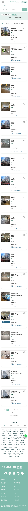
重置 (10, 17)
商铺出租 (16, 490)
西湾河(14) (22, 433)
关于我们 (3, 479)
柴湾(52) (10, 435)
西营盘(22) (10, 429)
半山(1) (15, 455)
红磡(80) (23, 440)
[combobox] (15, 10)
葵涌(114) (10, 446)
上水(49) (21, 447)
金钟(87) (3, 431)
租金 (6, 14)
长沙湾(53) (11, 440)
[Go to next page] (16, 412)
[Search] (24, 9)
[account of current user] (3, 2)
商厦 (15, 486)
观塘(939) (23, 444)
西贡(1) (23, 449)
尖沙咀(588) (13, 437)
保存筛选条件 (18, 17)
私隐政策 (3, 490)
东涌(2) (9, 453)
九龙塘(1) (22, 442)
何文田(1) (21, 453)
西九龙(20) (10, 451)
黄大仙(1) (17, 456)
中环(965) (22, 429)
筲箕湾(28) (4, 435)
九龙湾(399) (16, 444)
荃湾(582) (21, 446)
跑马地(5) (5, 455)
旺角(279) (10, 438)
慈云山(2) (10, 444)
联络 (25, 2)
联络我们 (3, 486)
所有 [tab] (5, 425)
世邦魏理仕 (4, 500)
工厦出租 (16, 497)
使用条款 (3, 497)
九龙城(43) (16, 442)
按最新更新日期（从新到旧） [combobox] (20, 23)
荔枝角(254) (4, 440)
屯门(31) (5, 447)
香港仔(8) (22, 435)
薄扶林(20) (16, 435)
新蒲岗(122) (3, 444)
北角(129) (9, 433)
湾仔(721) (9, 431)
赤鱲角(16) (15, 453)
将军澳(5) (4, 451)
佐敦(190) (23, 438)
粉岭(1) (15, 447)
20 (12, 412)
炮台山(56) (11, 456)
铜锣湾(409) (15, 431)
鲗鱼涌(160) (15, 433)
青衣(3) (15, 446)
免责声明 (3, 493)
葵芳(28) (4, 453)
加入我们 (3, 483)
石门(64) (22, 451)
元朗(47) (10, 447)
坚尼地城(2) (22, 431)
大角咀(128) (16, 438)
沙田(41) (12, 449)
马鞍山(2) (18, 449)
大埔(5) (2, 449)
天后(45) (3, 433)
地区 (17, 14)
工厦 (15, 493)
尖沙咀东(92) (20, 437)
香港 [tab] (11, 425)
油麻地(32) (4, 438)
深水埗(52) (17, 440)
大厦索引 (16, 500)
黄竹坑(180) (6, 437)
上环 (12, 32)
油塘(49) (4, 446)
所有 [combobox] (3, 9)
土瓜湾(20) (4, 442)
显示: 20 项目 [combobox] (6, 23)
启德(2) (10, 442)
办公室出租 (17, 483)
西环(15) (4, 429)
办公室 (16, 479)
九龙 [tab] (18, 425)
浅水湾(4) (21, 455)
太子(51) (16, 451)
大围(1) (7, 449)
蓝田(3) (10, 455)
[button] (8, 51)
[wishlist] (24, 29)
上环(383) (16, 429)
